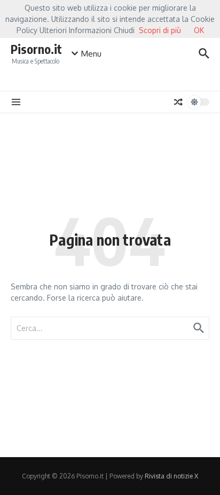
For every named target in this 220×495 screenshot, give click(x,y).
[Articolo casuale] (178, 102)
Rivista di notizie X (171, 476)
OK (199, 30)
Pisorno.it (36, 49)
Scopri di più (160, 30)
